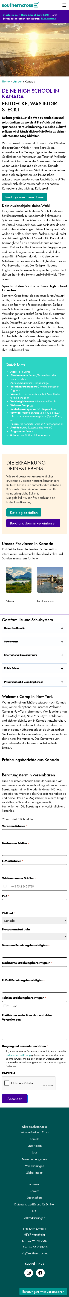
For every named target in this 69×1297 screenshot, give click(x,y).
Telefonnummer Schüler (19, 878)
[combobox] (6, 886)
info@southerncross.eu (34, 1253)
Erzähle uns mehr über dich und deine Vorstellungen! (27, 1017)
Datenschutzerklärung (18, 1055)
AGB (34, 1211)
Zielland (8, 913)
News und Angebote (34, 1159)
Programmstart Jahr (16, 929)
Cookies (34, 1191)
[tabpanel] (18, 585)
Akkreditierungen (34, 1218)
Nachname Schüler (15, 843)
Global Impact (34, 1172)
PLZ (5, 896)
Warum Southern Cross (34, 1132)
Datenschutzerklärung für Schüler (34, 1204)
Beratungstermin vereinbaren (25, 197)
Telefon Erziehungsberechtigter (24, 997)
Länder (17, 81)
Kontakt (34, 1139)
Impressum (34, 1184)
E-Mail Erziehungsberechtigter (23, 980)
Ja (31, 405)
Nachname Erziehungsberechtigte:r (26, 962)
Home (6, 81)
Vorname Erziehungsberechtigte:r (25, 945)
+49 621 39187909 (36, 1241)
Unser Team (34, 1145)
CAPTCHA (9, 1073)
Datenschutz (34, 1197)
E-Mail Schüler (12, 861)
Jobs (34, 1152)
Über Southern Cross (34, 1126)
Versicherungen (34, 1166)
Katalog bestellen (24, 512)
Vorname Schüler (14, 826)
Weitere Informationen (37, 435)
